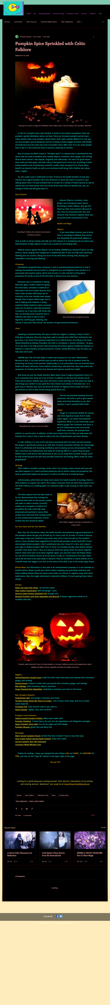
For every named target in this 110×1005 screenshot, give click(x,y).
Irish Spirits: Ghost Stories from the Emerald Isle (53, 866)
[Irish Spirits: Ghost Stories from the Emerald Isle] (55, 852)
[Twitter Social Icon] (61, 966)
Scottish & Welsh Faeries (49, 22)
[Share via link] (32, 821)
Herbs (53, 807)
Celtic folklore (29, 807)
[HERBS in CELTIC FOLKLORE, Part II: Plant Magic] (89, 852)
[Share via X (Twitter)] (22, 821)
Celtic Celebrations (67, 22)
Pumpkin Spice (64, 807)
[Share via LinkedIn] (27, 821)
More (79, 22)
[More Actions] (93, 910)
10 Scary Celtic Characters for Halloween (19, 866)
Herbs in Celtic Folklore (36, 813)
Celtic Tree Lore (32, 22)
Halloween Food (43, 807)
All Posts (7, 22)
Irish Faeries (18, 22)
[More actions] (93, 36)
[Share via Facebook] (16, 821)
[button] (103, 22)
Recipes (19, 807)
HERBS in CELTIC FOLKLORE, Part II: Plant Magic (90, 866)
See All (103, 839)
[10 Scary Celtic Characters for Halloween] (20, 852)
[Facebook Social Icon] (57, 966)
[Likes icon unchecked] (21, 922)
